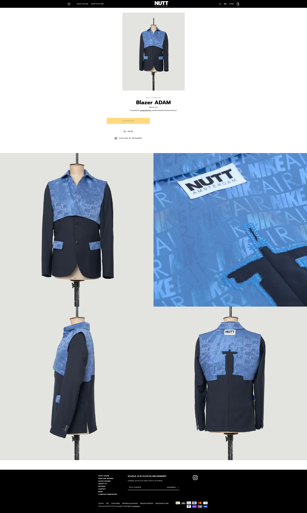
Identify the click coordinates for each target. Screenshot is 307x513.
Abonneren (171, 487)
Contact (102, 489)
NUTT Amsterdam (134, 506)
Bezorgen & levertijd (146, 503)
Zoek (231, 4)
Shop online (103, 476)
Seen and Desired (105, 478)
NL (220, 4)
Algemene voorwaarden (130, 503)
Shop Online (82, 4)
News (100, 492)
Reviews (101, 486)
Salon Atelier (104, 481)
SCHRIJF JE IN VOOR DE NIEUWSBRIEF (147, 476)
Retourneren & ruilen (162, 503)
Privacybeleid (115, 503)
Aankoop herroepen (107, 494)
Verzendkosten (145, 110)
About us (102, 484)
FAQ (107, 503)
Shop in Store (97, 4)
